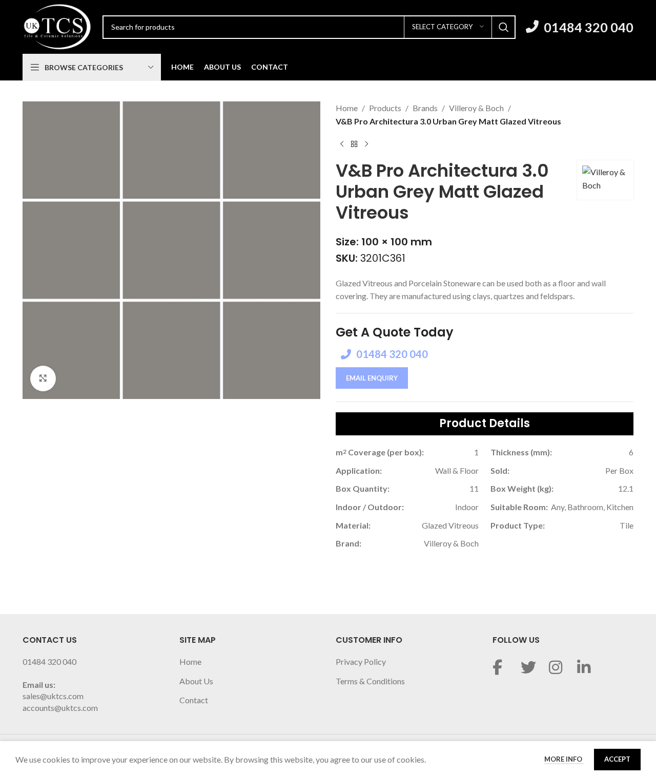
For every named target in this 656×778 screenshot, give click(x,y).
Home (347, 108)
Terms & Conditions (370, 681)
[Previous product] (342, 144)
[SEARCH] (504, 27)
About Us (196, 681)
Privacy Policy (361, 661)
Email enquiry (372, 378)
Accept (617, 759)
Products (385, 108)
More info (564, 759)
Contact (193, 700)
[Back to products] (354, 144)
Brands (425, 108)
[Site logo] (57, 26)
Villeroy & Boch (476, 108)
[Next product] (366, 144)
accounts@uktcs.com (60, 707)
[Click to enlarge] (43, 378)
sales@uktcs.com (53, 696)
